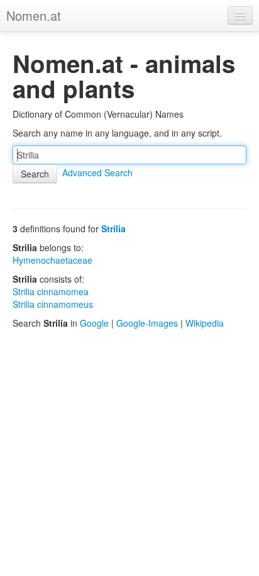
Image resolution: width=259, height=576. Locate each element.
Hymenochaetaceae (52, 260)
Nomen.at (33, 15)
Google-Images (147, 323)
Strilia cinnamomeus (53, 304)
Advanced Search (97, 172)
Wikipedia (204, 323)
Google (94, 323)
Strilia (113, 228)
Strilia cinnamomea (51, 291)
